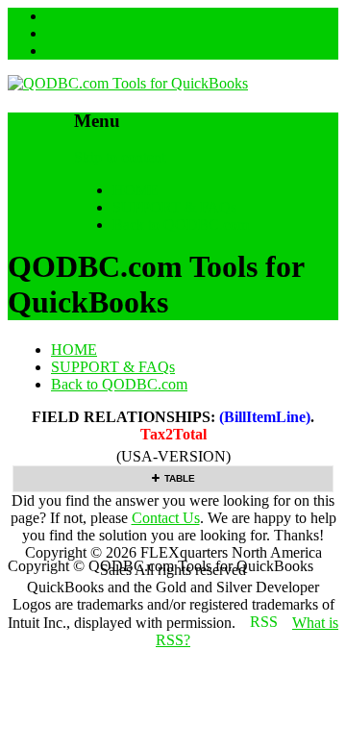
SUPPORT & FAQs (174, 207)
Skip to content (119, 157)
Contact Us (166, 518)
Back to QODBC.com (180, 224)
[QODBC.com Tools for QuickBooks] (128, 83)
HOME (135, 190)
